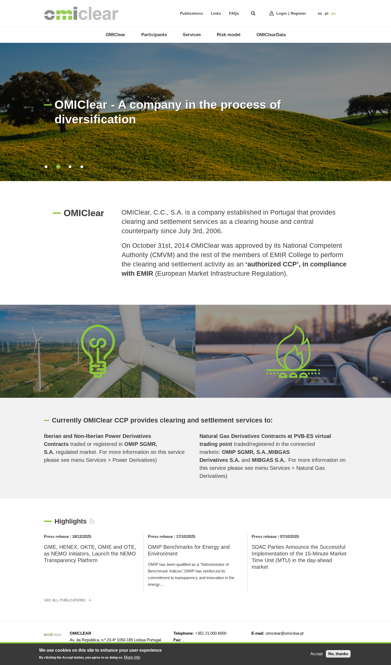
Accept (316, 653)
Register (298, 13)
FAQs (234, 13)
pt (326, 13)
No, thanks (338, 653)
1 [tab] (46, 167)
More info (132, 657)
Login (281, 13)
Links (216, 13)
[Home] (81, 13)
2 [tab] (58, 167)
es (320, 13)
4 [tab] (82, 167)
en (333, 13)
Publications (191, 13)
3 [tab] (70, 167)
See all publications (65, 600)
